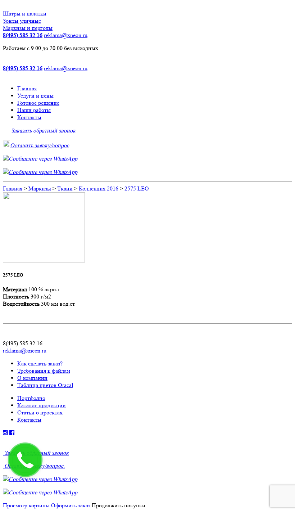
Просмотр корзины (26, 505)
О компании (32, 377)
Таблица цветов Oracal (45, 385)
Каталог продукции (41, 405)
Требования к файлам (43, 370)
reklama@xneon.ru (65, 35)
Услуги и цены (35, 95)
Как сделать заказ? (40, 363)
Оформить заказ (70, 505)
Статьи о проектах (40, 412)
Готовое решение (38, 102)
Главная (27, 88)
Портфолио (31, 398)
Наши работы (34, 110)
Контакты (29, 117)
